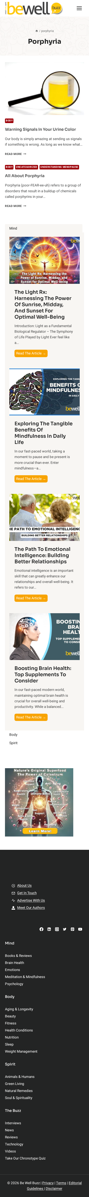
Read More (15, 154)
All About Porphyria (24, 175)
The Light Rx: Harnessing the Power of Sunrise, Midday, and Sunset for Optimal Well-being (42, 304)
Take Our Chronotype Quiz (25, 1158)
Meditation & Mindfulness (25, 976)
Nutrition (12, 1037)
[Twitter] (65, 929)
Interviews (13, 1123)
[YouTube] (80, 929)
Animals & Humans (20, 1076)
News (9, 1130)
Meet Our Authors (31, 907)
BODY (9, 120)
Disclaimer (54, 1188)
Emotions (12, 969)
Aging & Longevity (19, 1009)
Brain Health (14, 962)
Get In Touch (27, 893)
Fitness (10, 1023)
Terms (61, 1183)
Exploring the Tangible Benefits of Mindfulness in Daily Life (43, 433)
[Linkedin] (49, 929)
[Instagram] (57, 929)
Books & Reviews (18, 955)
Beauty (10, 1016)
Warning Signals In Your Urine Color (40, 129)
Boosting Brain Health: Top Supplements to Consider (42, 674)
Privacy (48, 1183)
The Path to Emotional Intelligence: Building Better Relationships (42, 555)
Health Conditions (19, 1030)
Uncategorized (26, 167)
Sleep (9, 1044)
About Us (24, 885)
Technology (14, 1144)
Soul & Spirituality (18, 1097)
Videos (10, 1151)
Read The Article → (32, 354)
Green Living (14, 1083)
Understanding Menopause (59, 167)
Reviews (11, 1137)
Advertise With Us (31, 900)
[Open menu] (79, 8)
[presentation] (44, 88)
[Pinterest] (72, 929)
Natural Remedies (19, 1090)
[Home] (36, 31)
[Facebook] (41, 929)
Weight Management (21, 1051)
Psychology (14, 984)
